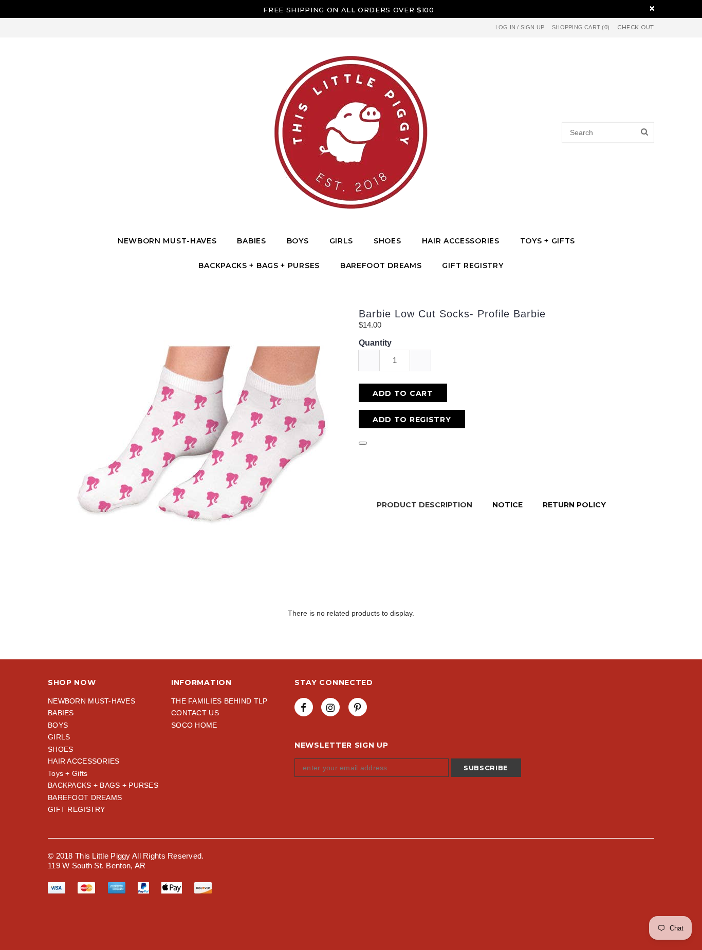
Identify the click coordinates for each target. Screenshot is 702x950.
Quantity (375, 342)
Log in (505, 27)
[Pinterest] (357, 707)
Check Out (635, 27)
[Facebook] (303, 707)
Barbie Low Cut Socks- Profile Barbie (452, 313)
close (652, 8)
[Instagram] (330, 707)
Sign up (533, 27)
